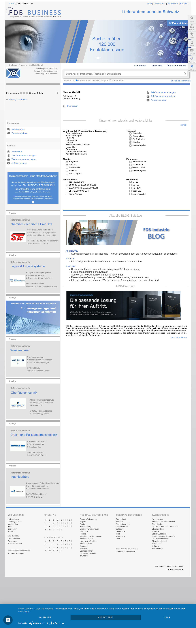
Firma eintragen (180, 23)
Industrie (155, 531)
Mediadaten (13, 524)
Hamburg (84, 531)
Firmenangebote (19, 133)
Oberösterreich (122, 526)
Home (11, 3)
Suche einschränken (181, 81)
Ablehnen (45, 617)
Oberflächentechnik (160, 539)
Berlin (82, 524)
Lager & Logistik (159, 534)
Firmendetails (18, 129)
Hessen (83, 534)
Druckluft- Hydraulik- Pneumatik (165, 526)
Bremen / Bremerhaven (89, 529)
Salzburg (120, 529)
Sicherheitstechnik (159, 541)
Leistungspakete (15, 522)
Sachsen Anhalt (86, 551)
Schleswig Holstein (88, 553)
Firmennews (13, 541)
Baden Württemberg (88, 519)
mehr (167, 617)
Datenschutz (160, 3)
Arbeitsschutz (157, 519)
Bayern (83, 522)
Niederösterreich (123, 524)
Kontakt (184, 3)
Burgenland (121, 519)
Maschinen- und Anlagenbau (164, 536)
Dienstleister (157, 524)
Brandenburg (85, 526)
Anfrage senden (19, 163)
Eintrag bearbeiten (18, 99)
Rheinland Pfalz (86, 544)
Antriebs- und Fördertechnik (163, 522)
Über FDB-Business (176, 65)
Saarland (84, 546)
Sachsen (83, 548)
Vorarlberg (120, 536)
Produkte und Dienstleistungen (93, 80)
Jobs (10, 526)
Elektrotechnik (158, 529)
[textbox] (123, 74)
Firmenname (118, 80)
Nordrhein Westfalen (88, 541)
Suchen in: (69, 80)
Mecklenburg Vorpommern (91, 536)
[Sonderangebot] (33, 203)
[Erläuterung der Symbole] (57, 92)
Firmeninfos (156, 65)
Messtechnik (157, 544)
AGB (149, 3)
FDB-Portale (140, 65)
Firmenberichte (14, 539)
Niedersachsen (86, 539)
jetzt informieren (179, 337)
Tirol (118, 534)
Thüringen (84, 556)
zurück (184, 125)
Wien (118, 539)
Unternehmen (13, 519)
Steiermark (120, 531)
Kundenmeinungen (16, 553)
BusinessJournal (15, 544)
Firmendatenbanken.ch (125, 552)
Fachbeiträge (157, 548)
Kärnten (119, 522)
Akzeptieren (105, 617)
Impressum (173, 3)
